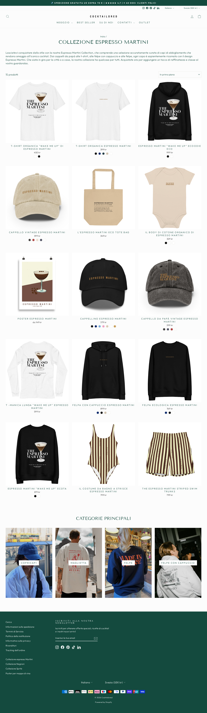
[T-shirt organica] (35, 156)
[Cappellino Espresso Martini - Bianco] (111, 326)
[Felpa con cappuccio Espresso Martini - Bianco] (109, 412)
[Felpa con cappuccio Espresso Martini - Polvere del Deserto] (105, 412)
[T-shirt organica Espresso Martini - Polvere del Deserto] (107, 153)
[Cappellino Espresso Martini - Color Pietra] (107, 326)
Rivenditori (11, 645)
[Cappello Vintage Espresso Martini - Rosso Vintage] (33, 240)
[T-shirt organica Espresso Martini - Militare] (99, 153)
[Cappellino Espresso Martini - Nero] (92, 326)
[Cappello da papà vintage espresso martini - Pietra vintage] (175, 329)
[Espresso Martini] (168, 156)
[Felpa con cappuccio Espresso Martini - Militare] (97, 412)
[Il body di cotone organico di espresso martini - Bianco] (173, 243)
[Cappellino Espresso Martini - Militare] (95, 326)
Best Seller (86, 22)
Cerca (9, 622)
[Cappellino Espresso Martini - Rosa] (103, 326)
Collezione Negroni (15, 664)
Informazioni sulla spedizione (20, 626)
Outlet (144, 22)
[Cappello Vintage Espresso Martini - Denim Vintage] (41, 240)
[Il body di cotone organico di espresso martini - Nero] (166, 243)
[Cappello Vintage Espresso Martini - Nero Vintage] (29, 240)
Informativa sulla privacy (18, 640)
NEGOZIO (64, 22)
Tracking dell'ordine (15, 650)
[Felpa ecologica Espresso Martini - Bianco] (173, 412)
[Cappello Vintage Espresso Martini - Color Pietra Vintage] (37, 240)
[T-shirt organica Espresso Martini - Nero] (95, 153)
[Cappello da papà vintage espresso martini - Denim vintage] (168, 329)
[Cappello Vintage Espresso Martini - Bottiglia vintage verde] (45, 240)
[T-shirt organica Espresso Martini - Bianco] (111, 153)
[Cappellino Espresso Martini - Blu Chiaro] (99, 326)
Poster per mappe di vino (18, 673)
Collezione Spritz (14, 668)
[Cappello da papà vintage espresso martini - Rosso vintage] (171, 329)
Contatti (125, 22)
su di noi (106, 22)
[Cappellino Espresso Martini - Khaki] (114, 326)
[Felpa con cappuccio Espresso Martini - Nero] (101, 412)
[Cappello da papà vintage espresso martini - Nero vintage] (164, 329)
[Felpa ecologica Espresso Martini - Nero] (169, 412)
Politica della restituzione (18, 636)
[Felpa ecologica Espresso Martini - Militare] (166, 412)
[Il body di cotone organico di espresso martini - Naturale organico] (169, 243)
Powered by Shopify (103, 702)
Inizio (102, 36)
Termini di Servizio (15, 631)
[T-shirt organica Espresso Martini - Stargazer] (103, 153)
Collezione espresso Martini (19, 659)
